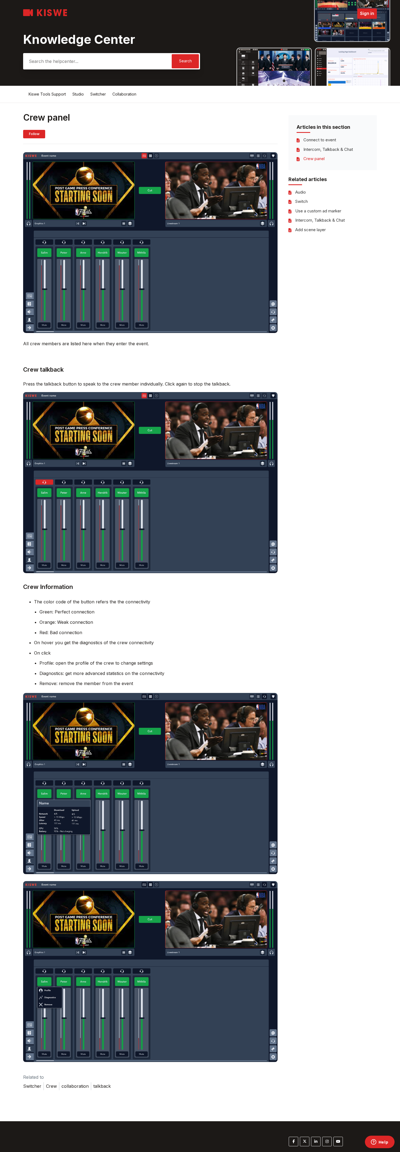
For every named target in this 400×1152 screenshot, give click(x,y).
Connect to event (319, 139)
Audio (300, 192)
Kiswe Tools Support (47, 94)
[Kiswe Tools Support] (45, 14)
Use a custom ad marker (318, 210)
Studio (78, 94)
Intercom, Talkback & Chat (328, 149)
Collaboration (124, 94)
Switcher (98, 94)
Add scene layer (310, 229)
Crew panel (314, 158)
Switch (301, 201)
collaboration (75, 1086)
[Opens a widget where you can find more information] (380, 1142)
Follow (34, 134)
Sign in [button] (367, 13)
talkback (102, 1086)
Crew (51, 1086)
